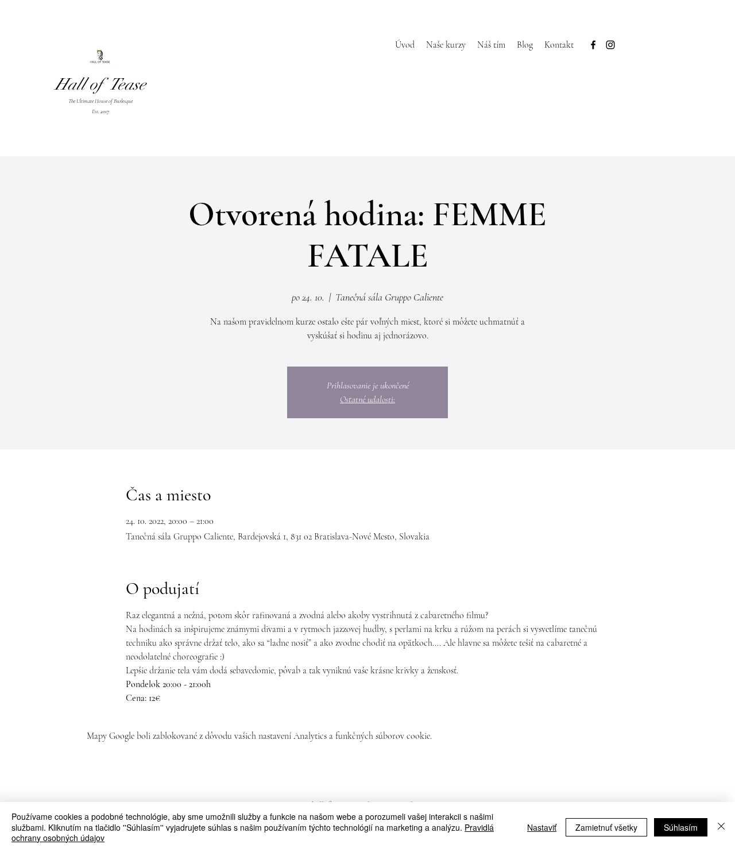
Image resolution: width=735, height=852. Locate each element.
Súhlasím (681, 827)
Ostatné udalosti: (367, 399)
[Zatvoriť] (721, 827)
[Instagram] (610, 45)
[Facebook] (593, 45)
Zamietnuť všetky (606, 827)
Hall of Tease (100, 84)
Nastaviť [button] (541, 827)
